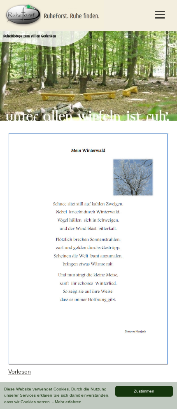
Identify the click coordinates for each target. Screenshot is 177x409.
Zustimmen (144, 391)
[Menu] (160, 14)
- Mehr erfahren (67, 402)
